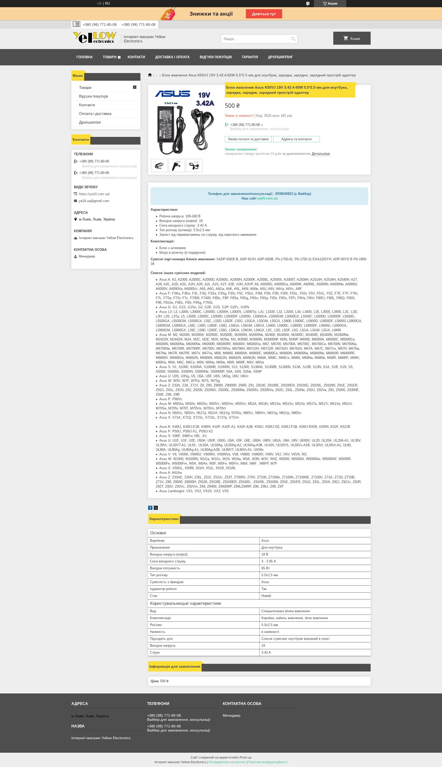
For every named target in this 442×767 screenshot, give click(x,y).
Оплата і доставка (95, 113)
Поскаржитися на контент (227, 762)
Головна (84, 57)
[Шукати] (293, 38)
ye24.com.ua (268, 198)
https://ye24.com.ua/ (94, 194)
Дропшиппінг (280, 57)
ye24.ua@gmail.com (94, 201)
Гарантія (250, 57)
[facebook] (150, 509)
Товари (109, 57)
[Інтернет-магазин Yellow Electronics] (94, 38)
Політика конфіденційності (268, 762)
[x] (156, 509)
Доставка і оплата (172, 57)
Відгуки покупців (216, 57)
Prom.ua (245, 757)
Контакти (136, 57)
